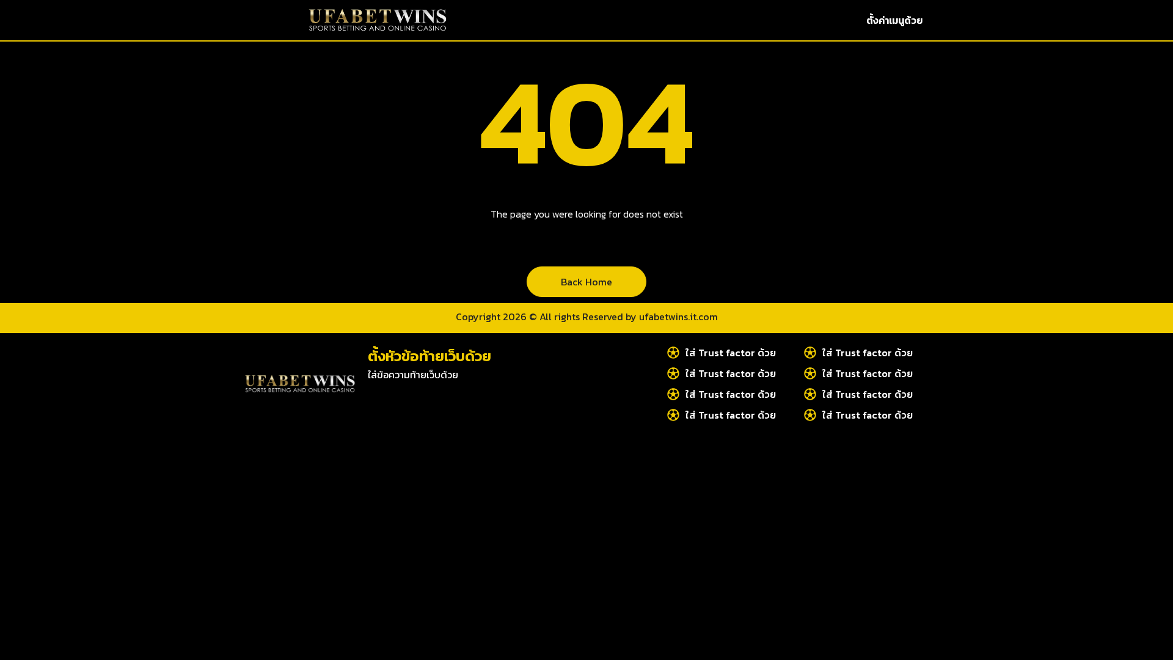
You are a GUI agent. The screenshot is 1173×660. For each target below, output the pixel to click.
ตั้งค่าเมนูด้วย (894, 20)
